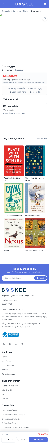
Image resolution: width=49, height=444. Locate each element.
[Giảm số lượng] (3, 440)
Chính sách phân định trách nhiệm (15, 427)
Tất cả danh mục (8, 374)
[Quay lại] (3, 4)
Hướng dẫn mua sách (10, 386)
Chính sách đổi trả (9, 423)
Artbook (5, 370)
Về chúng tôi (7, 390)
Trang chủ (6, 11)
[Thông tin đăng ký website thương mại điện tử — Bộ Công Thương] (24, 335)
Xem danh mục (41, 138)
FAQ (3, 394)
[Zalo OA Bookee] (16, 344)
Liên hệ (5, 398)
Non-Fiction (6, 361)
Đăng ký (40, 278)
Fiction (26, 11)
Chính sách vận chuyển (11, 419)
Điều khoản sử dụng (9, 410)
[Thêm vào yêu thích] (44, 18)
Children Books (8, 365)
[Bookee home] (24, 4)
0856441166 (7, 304)
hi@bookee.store (9, 300)
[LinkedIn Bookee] (22, 344)
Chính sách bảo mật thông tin (13, 414)
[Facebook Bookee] (10, 344)
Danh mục (17, 11)
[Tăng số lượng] (12, 440)
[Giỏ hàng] (45, 4)
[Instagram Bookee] (4, 344)
